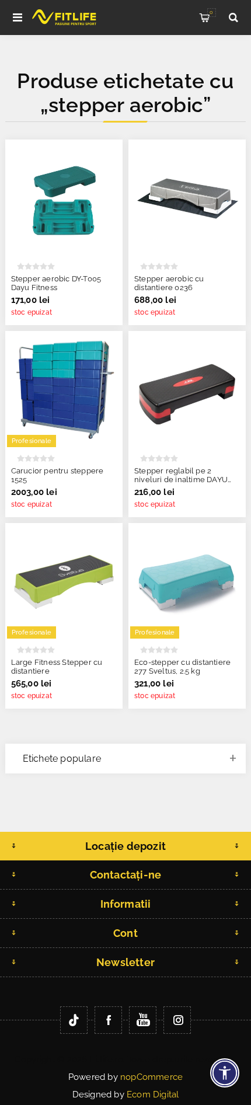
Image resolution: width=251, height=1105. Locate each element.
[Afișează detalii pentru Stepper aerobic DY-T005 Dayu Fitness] (64, 198)
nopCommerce (151, 1077)
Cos (211, 12)
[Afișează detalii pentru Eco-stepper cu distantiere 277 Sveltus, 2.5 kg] (187, 582)
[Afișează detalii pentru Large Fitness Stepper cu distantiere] (64, 582)
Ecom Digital (153, 1094)
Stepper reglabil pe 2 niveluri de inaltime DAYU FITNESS (181, 479)
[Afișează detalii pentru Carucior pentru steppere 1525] (64, 389)
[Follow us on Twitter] (74, 1020)
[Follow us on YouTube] (142, 1020)
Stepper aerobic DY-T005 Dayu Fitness (56, 283)
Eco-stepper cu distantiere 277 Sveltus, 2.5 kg (182, 666)
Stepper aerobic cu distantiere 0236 (169, 283)
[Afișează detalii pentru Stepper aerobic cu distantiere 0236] (187, 198)
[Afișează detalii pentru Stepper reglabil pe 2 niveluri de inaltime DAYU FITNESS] (187, 389)
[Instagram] (177, 1020)
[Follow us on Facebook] (108, 1020)
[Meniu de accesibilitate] (224, 1072)
